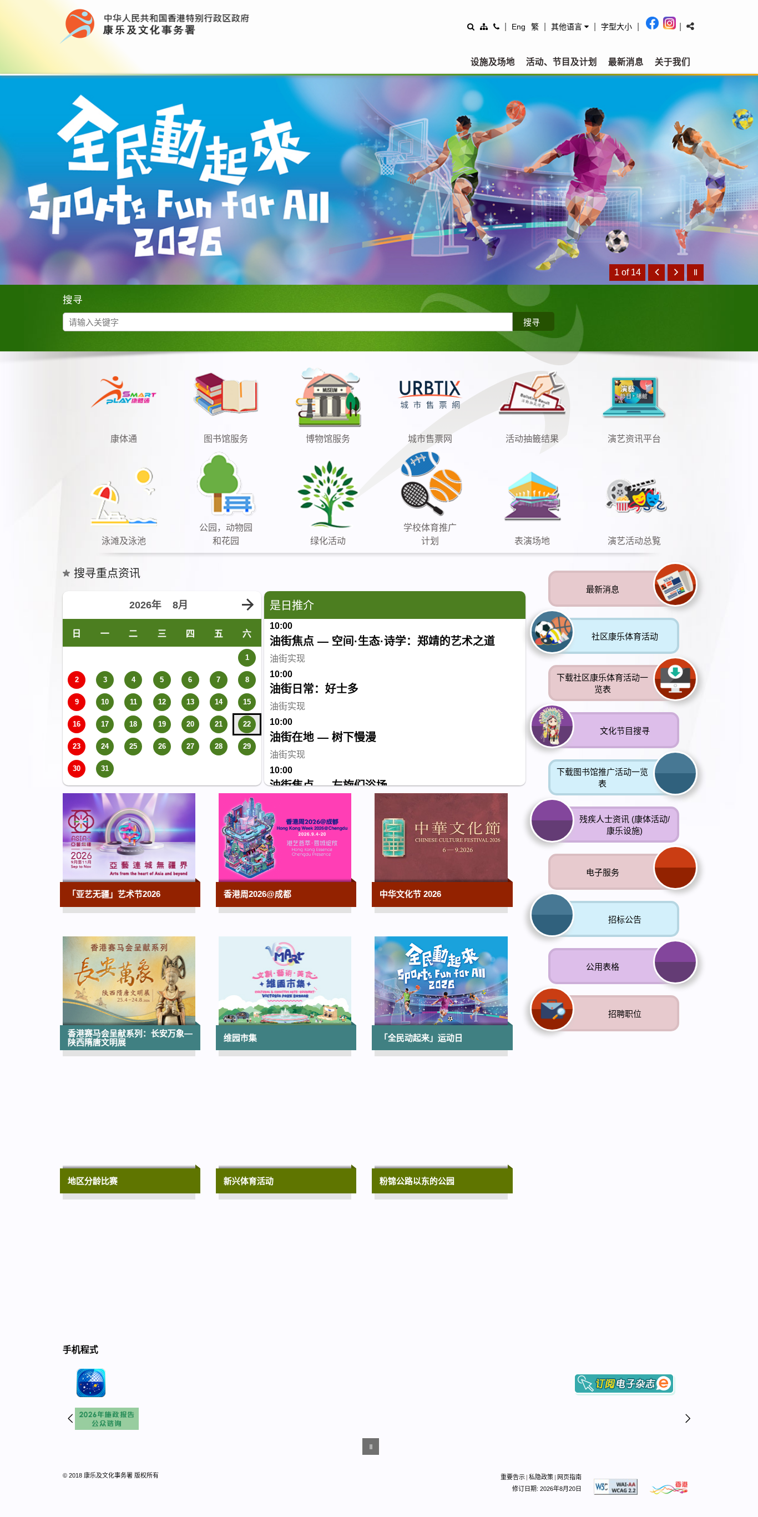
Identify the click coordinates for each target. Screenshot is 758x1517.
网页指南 (569, 1479)
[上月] (76, 605)
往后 (688, 1420)
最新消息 (626, 62)
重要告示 (513, 1479)
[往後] (676, 272)
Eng (518, 26)
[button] (570, 26)
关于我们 (672, 62)
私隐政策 (541, 1479)
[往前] (656, 272)
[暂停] (695, 272)
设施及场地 (493, 62)
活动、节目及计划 (561, 62)
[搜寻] (470, 26)
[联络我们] (496, 26)
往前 (70, 1420)
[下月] (247, 605)
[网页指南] (484, 26)
